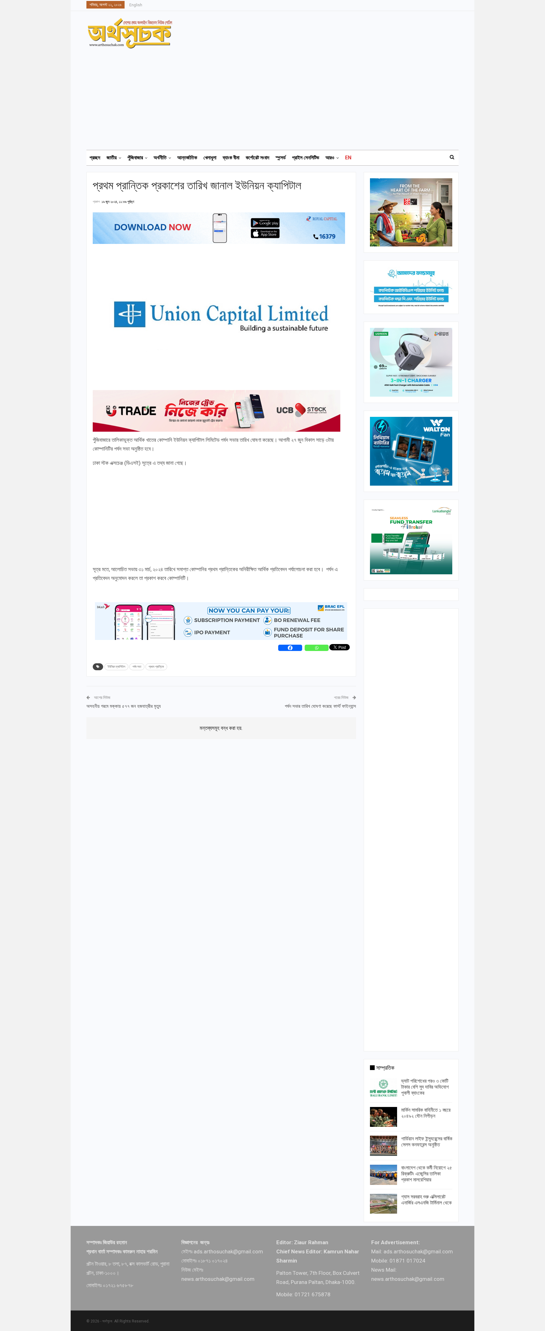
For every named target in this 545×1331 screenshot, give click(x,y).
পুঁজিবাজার (135, 158)
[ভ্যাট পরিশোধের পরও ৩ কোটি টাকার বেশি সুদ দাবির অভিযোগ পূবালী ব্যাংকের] (383, 1088)
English (135, 5)
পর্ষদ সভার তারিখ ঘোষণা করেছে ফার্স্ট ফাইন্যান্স (320, 706)
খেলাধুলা (209, 158)
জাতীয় (112, 158)
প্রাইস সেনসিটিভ (305, 158)
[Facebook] (290, 648)
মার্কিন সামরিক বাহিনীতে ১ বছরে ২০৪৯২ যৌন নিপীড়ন (425, 1113)
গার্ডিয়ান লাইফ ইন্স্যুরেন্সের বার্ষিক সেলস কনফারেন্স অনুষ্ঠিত (426, 1142)
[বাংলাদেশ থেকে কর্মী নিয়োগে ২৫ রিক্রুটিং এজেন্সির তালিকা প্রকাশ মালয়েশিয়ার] (383, 1175)
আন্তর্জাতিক (187, 158)
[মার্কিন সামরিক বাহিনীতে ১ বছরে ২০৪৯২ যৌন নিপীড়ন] (383, 1117)
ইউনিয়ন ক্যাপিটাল (116, 666)
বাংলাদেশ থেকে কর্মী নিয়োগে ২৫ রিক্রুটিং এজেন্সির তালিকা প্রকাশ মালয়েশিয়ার (426, 1174)
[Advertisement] (276, 96)
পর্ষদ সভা (136, 666)
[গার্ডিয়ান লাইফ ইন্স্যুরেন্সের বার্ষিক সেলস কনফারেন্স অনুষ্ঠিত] (383, 1146)
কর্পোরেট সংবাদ (257, 158)
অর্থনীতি (160, 158)
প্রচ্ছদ (95, 158)
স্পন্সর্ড (281, 158)
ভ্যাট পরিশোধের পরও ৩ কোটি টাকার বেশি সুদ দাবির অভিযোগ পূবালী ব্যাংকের (425, 1087)
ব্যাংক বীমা (231, 158)
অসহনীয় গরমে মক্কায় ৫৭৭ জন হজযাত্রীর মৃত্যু (123, 706)
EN (348, 158)
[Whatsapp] (317, 648)
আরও (329, 158)
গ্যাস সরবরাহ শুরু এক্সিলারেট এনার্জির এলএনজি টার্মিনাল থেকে (426, 1200)
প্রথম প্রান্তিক (156, 666)
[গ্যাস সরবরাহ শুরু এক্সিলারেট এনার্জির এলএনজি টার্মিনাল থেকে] (383, 1204)
